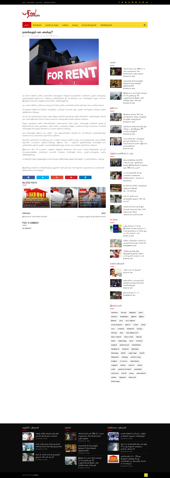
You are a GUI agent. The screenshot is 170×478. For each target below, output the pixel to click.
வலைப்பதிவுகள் (141, 373)
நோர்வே (123, 353)
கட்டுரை (135, 324)
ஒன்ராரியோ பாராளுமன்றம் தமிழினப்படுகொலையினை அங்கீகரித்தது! (133, 282)
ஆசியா (141, 312)
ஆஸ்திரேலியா (124, 316)
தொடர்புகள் (39, 2)
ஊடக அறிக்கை (130, 320)
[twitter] (122, 2)
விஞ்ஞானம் (122, 377)
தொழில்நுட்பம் (115, 349)
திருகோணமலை (124, 345)
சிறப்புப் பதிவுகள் (116, 337)
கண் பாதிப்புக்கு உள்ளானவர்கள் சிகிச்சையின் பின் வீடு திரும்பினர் (49, 445)
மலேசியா (123, 365)
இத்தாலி (133, 316)
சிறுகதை (139, 337)
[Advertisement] (64, 285)
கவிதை (65, 24)
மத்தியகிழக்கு (134, 361)
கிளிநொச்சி (130, 328)
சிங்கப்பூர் (114, 333)
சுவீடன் (131, 341)
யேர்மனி (124, 373)
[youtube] (125, 2)
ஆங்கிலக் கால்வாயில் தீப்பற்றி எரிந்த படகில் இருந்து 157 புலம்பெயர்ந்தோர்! (135, 128)
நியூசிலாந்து (135, 349)
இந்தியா (141, 316)
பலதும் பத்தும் (132, 353)
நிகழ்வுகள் (125, 349)
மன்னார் (139, 365)
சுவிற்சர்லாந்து (122, 341)
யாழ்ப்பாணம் (115, 373)
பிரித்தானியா (115, 357)
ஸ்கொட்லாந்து (115, 381)
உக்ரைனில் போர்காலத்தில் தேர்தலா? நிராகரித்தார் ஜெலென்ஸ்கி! (133, 83)
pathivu (36, 475)
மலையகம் (131, 365)
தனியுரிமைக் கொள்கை (50, 2)
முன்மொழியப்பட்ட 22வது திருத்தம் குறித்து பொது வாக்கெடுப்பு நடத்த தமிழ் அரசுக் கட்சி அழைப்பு (34, 199)
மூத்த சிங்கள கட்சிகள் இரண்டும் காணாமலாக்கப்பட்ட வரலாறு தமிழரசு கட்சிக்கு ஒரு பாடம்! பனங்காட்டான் (135, 229)
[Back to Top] (146, 475)
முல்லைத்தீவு (138, 369)
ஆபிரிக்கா (114, 316)
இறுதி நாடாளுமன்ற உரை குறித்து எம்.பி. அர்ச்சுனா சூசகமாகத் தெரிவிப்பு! (89, 200)
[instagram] (132, 2)
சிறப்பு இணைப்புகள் (132, 333)
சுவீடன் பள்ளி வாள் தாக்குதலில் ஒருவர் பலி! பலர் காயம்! (134, 198)
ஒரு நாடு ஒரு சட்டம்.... (132, 292)
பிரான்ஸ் (142, 353)
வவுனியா (113, 377)
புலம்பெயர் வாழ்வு (52, 24)
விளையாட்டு (132, 377)
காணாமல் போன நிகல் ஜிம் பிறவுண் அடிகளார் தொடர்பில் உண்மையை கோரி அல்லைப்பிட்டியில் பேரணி (134, 210)
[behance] (136, 2)
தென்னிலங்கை (136, 345)
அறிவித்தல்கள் (106, 24)
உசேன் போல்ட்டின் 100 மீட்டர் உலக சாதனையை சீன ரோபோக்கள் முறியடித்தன (134, 71)
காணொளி (121, 328)
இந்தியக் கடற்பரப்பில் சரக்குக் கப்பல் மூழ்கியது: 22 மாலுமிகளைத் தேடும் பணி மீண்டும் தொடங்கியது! (135, 96)
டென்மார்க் (139, 341)
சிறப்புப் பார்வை (128, 337)
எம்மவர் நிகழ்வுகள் (89, 24)
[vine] (139, 2)
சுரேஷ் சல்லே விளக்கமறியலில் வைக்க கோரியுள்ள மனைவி (63, 201)
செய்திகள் (37, 24)
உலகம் (121, 320)
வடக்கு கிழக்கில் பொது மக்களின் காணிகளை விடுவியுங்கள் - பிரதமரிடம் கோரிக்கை (133, 176)
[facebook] (119, 2)
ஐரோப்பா (128, 324)
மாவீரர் (113, 369)
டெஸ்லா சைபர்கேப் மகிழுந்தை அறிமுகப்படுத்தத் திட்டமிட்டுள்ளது (135, 188)
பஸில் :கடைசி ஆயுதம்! (132, 269)
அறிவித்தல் (132, 312)
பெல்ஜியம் (114, 361)
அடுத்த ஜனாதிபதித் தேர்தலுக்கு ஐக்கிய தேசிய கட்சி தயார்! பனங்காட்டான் (133, 253)
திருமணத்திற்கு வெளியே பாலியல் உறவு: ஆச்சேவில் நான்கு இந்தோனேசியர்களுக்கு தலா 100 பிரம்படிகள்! (135, 163)
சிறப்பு (122, 333)
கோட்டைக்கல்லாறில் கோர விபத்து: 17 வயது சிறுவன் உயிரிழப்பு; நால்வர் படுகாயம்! (134, 446)
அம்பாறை (123, 312)
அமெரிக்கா (114, 312)
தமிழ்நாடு (114, 345)
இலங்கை (56, 36)
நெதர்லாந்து (114, 353)
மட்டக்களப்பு (123, 361)
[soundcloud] (146, 2)
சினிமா (113, 341)
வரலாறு (75, 24)
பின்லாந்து (125, 357)
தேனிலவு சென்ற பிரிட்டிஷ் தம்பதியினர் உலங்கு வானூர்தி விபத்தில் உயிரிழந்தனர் (134, 116)
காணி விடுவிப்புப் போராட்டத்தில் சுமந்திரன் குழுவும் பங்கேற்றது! (133, 434)
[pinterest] (143, 2)
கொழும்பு (139, 328)
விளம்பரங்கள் (30, 2)
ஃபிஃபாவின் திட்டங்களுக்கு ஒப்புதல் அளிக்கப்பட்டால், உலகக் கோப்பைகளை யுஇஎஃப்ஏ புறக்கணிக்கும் (135, 142)
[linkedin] (129, 2)
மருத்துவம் (114, 365)
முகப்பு (24, 2)
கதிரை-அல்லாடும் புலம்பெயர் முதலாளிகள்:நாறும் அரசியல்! (134, 241)
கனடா (113, 328)
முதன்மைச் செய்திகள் (124, 369)
